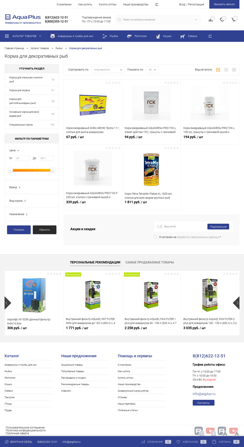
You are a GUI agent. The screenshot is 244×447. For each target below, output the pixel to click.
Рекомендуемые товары (75, 384)
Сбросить (44, 229)
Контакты (203, 402)
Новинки (66, 390)
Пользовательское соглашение (25, 427)
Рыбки (8, 371)
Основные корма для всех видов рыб (24, 113)
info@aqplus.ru (204, 394)
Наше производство (135, 4)
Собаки (9, 390)
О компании (64, 4)
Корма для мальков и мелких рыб (26, 79)
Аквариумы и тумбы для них (21, 364)
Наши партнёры (127, 403)
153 (52, 124)
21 (52, 90)
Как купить (85, 4)
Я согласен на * (190, 237)
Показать (19, 229)
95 (52, 114)
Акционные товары (72, 364)
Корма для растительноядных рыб (22, 101)
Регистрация (196, 4)
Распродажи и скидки (73, 377)
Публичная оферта (17, 433)
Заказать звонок (224, 4)
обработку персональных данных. (198, 237)
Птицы (8, 403)
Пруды (8, 410)
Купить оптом (107, 4)
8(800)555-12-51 (47, 441)
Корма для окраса (19, 90)
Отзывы (122, 397)
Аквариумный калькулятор (133, 390)
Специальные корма (21, 124)
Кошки (8, 384)
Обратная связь (20, 441)
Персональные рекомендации (95, 262)
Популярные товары (72, 371)
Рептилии (10, 377)
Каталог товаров (25, 36)
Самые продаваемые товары (149, 262)
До (34, 158)
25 (52, 101)
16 (52, 79)
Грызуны (10, 397)
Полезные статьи (128, 410)
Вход (182, 4)
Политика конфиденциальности (26, 430)
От (10, 158)
